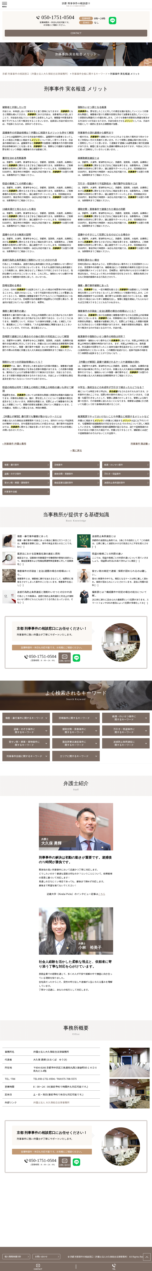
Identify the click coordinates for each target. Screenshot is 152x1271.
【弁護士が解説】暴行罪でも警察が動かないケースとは (32, 416)
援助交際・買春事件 (63, 473)
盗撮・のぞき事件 (12, 473)
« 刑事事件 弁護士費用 (14, 443)
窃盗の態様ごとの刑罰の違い (17, 183)
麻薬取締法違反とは (88, 158)
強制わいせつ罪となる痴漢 (92, 107)
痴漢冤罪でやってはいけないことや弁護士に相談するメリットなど (113, 416)
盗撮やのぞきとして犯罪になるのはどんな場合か (104, 234)
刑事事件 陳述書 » (140, 443)
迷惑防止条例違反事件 (114, 482)
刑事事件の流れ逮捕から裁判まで (95, 132)
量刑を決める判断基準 (14, 158)
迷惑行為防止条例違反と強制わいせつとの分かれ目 (29, 260)
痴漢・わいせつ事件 (113, 464)
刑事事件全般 (10, 491)
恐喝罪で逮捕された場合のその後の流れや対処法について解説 (35, 336)
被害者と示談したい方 (14, 107)
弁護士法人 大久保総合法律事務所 (51, 1102)
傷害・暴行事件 (11, 464)
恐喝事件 (58, 464)
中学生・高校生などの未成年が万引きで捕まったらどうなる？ (111, 387)
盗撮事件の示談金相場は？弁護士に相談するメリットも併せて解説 (38, 132)
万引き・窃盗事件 (112, 473)
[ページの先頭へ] (146, 1256)
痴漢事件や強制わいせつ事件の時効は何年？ (101, 336)
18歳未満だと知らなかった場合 (19, 209)
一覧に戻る (76, 450)
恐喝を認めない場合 (88, 260)
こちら (101, 894)
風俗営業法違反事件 (63, 482)
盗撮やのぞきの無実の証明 (16, 234)
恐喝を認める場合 (11, 285)
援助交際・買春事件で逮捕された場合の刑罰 (101, 209)
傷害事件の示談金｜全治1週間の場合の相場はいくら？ (107, 311)
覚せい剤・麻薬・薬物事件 (16, 482)
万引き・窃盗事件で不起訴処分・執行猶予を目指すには (107, 183)
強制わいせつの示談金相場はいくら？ (22, 362)
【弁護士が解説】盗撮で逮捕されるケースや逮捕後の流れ (108, 362)
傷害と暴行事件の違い (14, 311)
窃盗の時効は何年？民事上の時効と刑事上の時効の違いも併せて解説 (38, 389)
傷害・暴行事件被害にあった (93, 285)
